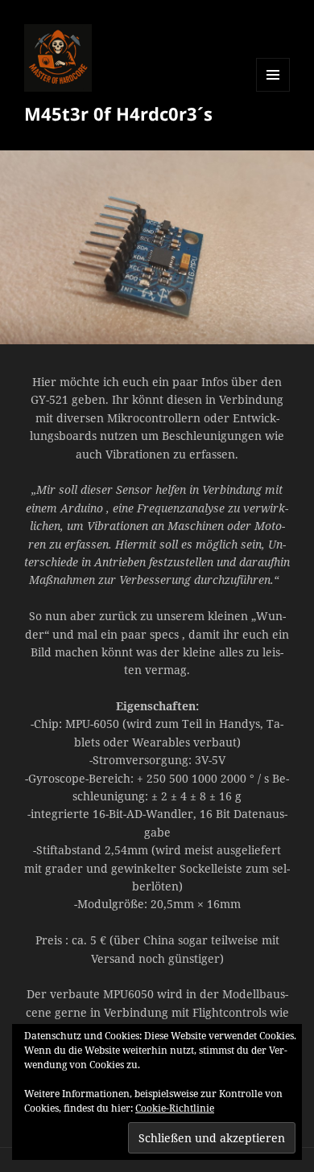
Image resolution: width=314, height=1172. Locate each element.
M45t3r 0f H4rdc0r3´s (118, 113)
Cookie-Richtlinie (174, 1108)
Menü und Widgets (273, 91)
